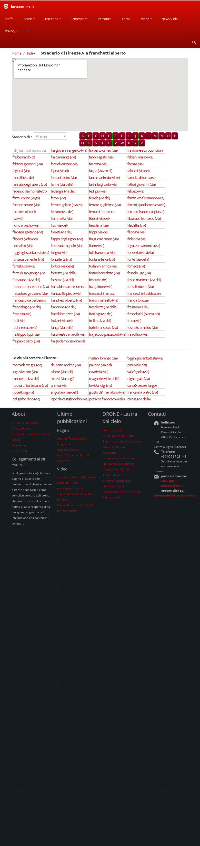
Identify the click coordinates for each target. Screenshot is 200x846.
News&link (169, 19)
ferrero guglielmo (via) (104, 204)
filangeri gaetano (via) (27, 232)
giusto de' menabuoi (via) (107, 392)
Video (145, 19)
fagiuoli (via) (20, 170)
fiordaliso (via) (22, 245)
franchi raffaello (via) (103, 300)
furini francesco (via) (103, 327)
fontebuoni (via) (23, 266)
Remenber (78, 19)
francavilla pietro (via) (66, 293)
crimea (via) (59, 385)
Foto (125, 19)
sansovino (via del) (25, 378)
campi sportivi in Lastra (118, 436)
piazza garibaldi (113, 486)
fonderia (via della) (140, 252)
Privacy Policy (21, 428)
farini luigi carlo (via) (103, 184)
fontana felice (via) (102, 259)
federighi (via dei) (63, 191)
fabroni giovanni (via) (27, 163)
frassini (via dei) (138, 306)
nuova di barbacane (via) (30, 385)
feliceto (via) (135, 191)
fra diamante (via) (63, 157)
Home (16, 53)
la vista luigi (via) (100, 385)
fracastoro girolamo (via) (29, 293)
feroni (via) (58, 197)
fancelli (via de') (23, 177)
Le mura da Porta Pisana (119, 458)
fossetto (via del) (62, 279)
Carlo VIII (63, 461)
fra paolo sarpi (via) (26, 341)
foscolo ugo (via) (138, 272)
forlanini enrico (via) (103, 266)
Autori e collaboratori (26, 423)
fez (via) (17, 218)
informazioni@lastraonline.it (175, 495)
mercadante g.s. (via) (27, 364)
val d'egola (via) (138, 371)
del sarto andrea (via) (65, 364)
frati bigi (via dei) (100, 313)
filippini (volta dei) (24, 238)
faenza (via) (135, 163)
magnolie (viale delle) (104, 378)
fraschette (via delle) (103, 306)
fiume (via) (96, 245)
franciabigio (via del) (26, 306)
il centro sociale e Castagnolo (122, 441)
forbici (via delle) (62, 266)
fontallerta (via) (61, 259)
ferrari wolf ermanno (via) (145, 197)
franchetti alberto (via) (66, 300)
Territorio (51, 19)
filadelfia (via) (136, 225)
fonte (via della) (138, 259)
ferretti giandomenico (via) (146, 204)
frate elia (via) (21, 313)
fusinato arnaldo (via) (142, 327)
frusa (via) (134, 320)
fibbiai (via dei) (99, 218)
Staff (8, 19)
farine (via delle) (62, 184)
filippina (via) (136, 232)
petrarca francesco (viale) (106, 398)
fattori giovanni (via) (141, 184)
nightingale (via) (138, 378)
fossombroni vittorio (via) (30, 286)
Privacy (10, 31)
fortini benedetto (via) (104, 272)
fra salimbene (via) (140, 286)
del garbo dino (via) (26, 398)
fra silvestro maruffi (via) (68, 334)
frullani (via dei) (61, 320)
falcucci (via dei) (138, 170)
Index (31, 53)
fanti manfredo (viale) (104, 177)
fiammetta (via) (61, 218)
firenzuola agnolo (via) (66, 245)
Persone (104, 19)
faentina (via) (98, 163)
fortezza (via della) (63, 272)
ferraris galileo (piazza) (66, 204)
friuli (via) (18, 320)
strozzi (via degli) (62, 378)
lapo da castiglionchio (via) (69, 398)
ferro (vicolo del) (23, 211)
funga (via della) (62, 327)
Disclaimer (19, 445)
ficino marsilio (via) (25, 225)
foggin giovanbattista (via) (30, 252)
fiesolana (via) (98, 225)
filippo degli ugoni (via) (67, 238)
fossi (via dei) (98, 279)
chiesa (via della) (138, 398)
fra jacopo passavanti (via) (107, 334)
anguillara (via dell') (64, 392)
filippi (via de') (98, 232)
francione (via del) (63, 306)
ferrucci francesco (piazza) (145, 211)
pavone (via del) (100, 364)
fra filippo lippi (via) (25, 334)
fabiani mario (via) (140, 157)
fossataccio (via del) (26, 279)
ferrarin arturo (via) (25, 204)
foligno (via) (59, 252)
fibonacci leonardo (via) (143, 218)
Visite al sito (20, 451)
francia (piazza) (137, 300)
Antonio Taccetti (68, 450)
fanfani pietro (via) (63, 177)
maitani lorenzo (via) (102, 358)
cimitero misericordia (116, 480)
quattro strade (112, 430)
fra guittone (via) (100, 286)
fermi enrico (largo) (26, 197)
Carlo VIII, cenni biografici (74, 455)
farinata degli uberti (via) (29, 184)
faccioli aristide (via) (64, 163)
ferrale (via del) (99, 197)
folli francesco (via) (102, 252)
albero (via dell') (62, 371)
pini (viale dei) (137, 364)
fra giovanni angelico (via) (69, 150)
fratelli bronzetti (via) (65, 313)
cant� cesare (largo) (141, 385)
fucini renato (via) (24, 327)
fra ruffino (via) (137, 334)
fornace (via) (136, 266)
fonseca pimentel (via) (28, 259)
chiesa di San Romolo (116, 469)
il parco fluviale (112, 475)
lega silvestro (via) (24, 371)
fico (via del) (59, 225)
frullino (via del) (100, 320)
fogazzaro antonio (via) (143, 245)
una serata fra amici (70, 488)
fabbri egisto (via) (101, 157)
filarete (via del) (61, 232)
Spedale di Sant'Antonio (118, 464)
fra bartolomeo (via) (103, 150)
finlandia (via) (136, 238)
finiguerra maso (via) (103, 238)
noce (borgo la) (23, 392)
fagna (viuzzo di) (100, 170)
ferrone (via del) (62, 211)
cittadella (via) (98, 371)
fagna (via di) (60, 170)
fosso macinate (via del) (144, 279)
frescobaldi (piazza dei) (143, 313)
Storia (28, 19)
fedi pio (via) (97, 191)
